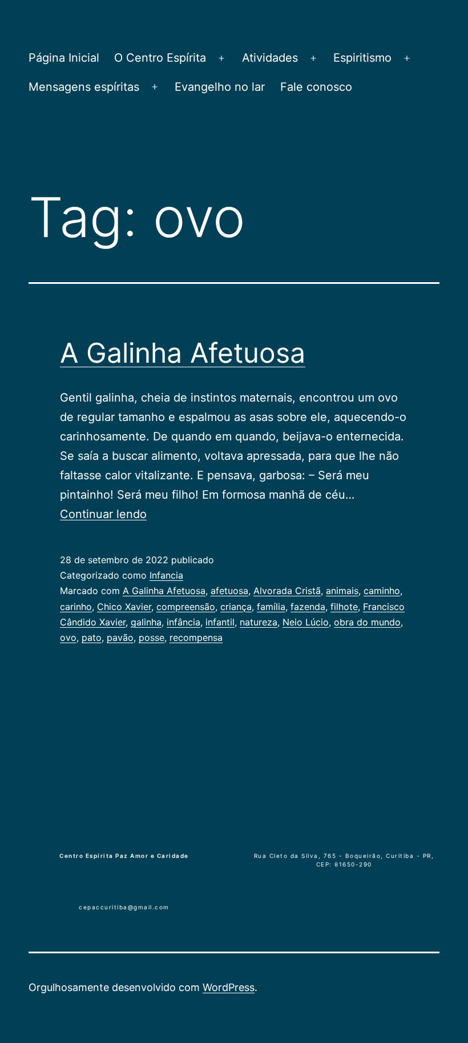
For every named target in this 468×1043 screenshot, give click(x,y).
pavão (120, 637)
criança (236, 606)
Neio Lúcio (306, 622)
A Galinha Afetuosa (182, 353)
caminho (382, 590)
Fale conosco (316, 87)
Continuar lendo (103, 514)
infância (183, 622)
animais (342, 590)
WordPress (229, 987)
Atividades (270, 58)
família (271, 606)
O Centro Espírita (160, 58)
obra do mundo (367, 622)
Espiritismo (362, 58)
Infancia (166, 575)
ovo (68, 637)
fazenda (308, 606)
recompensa (196, 637)
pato (92, 637)
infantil (220, 622)
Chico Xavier (124, 606)
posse (151, 637)
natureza (258, 622)
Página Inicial (64, 58)
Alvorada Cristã (287, 590)
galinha (146, 622)
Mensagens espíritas (84, 87)
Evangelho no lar (220, 87)
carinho (76, 606)
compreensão (185, 606)
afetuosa (229, 590)
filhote (344, 606)
